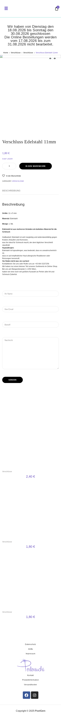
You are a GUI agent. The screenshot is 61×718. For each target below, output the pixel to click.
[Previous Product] (50, 58)
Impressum (30, 654)
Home (5, 53)
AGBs (30, 649)
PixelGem (40, 711)
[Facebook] (26, 695)
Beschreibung (11, 190)
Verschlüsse (16, 53)
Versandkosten (30, 685)
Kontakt (30, 675)
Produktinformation (30, 680)
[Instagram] (34, 695)
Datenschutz (30, 644)
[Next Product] (54, 58)
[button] (11, 176)
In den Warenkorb (35, 166)
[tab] (11, 191)
